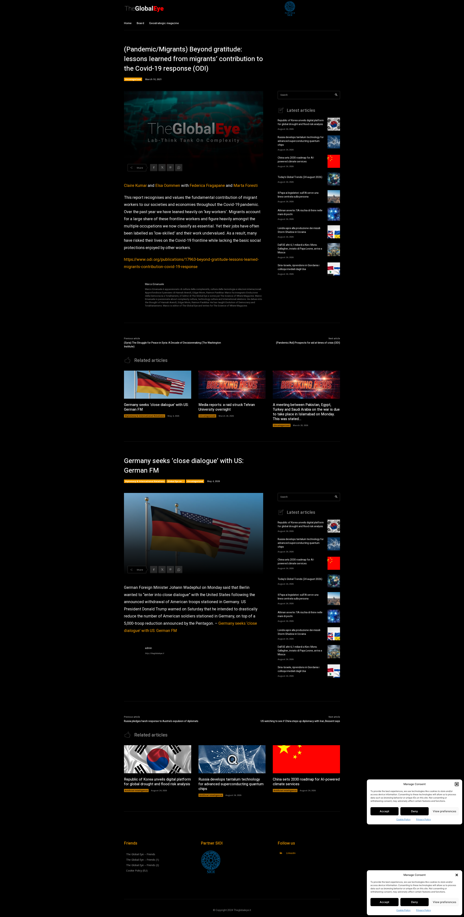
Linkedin (291, 853)
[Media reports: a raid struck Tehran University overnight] (232, 385)
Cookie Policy (403, 910)
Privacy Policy (423, 910)
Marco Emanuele (154, 284)
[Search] (336, 95)
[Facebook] (153, 167)
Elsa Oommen (167, 185)
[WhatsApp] (178, 167)
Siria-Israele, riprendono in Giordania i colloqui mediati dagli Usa (298, 267)
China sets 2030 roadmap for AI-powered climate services (296, 159)
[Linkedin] (281, 853)
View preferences (444, 902)
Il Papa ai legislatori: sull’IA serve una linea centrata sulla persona (298, 195)
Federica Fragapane (207, 185)
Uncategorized (133, 79)
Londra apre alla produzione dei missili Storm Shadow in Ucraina (299, 230)
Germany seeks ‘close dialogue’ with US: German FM (156, 407)
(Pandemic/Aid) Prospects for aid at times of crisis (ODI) (308, 343)
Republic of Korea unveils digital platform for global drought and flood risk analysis (301, 122)
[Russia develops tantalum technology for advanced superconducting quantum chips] (334, 141)
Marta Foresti (245, 185)
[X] (162, 167)
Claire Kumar (135, 185)
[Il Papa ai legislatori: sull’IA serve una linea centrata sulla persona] (334, 196)
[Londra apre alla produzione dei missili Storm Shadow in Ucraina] (334, 231)
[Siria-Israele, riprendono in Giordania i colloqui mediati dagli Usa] (334, 268)
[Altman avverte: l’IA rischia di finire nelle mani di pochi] (334, 214)
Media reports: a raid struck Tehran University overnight (226, 407)
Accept (384, 902)
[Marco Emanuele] (132, 295)
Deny (414, 902)
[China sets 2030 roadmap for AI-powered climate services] (334, 161)
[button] (457, 875)
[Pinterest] (170, 167)
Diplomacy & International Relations (144, 415)
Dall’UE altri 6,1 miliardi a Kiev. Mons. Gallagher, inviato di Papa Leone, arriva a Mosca (300, 248)
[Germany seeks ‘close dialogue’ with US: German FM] (157, 385)
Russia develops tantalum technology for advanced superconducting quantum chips (301, 141)
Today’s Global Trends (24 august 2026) (300, 177)
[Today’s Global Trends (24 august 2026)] (334, 178)
